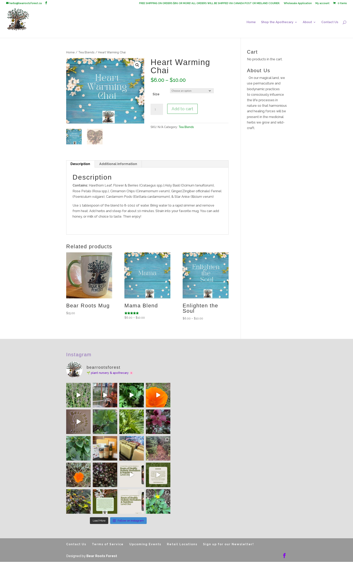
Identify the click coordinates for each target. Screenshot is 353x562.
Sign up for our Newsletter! (228, 544)
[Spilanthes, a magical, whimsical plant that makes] (78, 501)
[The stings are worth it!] (131, 421)
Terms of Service (108, 544)
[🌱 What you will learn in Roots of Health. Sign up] (131, 501)
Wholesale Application (298, 3)
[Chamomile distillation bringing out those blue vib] (105, 395)
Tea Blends (86, 52)
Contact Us (329, 22)
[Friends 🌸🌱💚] (158, 395)
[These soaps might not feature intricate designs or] (131, 448)
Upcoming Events (145, 544)
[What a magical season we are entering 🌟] (158, 421)
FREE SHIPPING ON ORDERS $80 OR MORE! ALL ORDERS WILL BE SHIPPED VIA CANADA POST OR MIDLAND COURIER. (209, 3)
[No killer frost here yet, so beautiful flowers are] (78, 475)
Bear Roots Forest (101, 556)
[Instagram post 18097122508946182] (78, 421)
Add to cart (182, 108)
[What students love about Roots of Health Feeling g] (158, 475)
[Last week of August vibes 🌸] (158, 501)
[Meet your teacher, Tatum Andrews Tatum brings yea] (105, 501)
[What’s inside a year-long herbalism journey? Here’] (131, 475)
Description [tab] (80, 164)
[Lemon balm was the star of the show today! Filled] (131, 395)
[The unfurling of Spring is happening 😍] (105, 421)
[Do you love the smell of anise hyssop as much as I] (78, 448)
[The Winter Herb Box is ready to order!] (105, 448)
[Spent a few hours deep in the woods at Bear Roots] (158, 448)
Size (156, 94)
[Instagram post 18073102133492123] (78, 395)
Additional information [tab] (118, 164)
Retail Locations (182, 544)
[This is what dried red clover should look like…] (105, 475)
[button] (137, 65)
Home (251, 22)
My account (322, 3)
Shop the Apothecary (277, 22)
